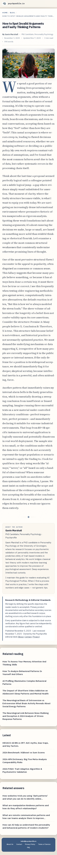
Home (5, 13)
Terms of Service (44, 844)
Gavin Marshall (11, 34)
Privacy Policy (30, 844)
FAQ (28, 847)
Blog (12, 13)
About (21, 636)
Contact (28, 636)
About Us (10, 844)
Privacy (36, 636)
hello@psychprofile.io (28, 841)
